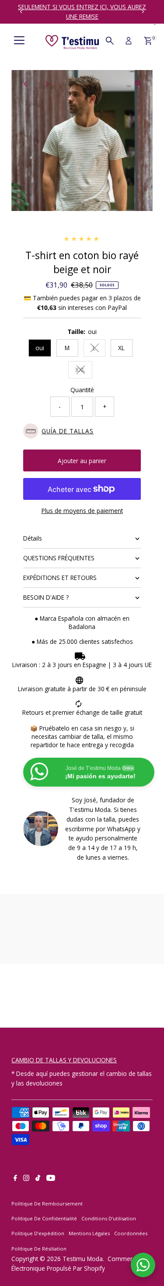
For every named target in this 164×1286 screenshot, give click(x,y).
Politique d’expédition (37, 1233)
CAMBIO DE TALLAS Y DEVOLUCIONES (64, 1060)
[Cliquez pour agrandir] (138, 84)
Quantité (82, 390)
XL (121, 348)
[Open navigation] (19, 41)
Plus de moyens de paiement (82, 510)
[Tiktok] (37, 1178)
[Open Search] (110, 41)
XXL (83, 370)
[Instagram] (26, 1178)
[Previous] (21, 11)
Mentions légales (89, 1233)
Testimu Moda (83, 1258)
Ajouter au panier (82, 461)
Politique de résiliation (38, 1248)
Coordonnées (130, 1233)
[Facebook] (15, 1178)
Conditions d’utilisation (108, 1218)
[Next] (143, 11)
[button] (82, 431)
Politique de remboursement (47, 1203)
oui (39, 348)
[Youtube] (50, 1178)
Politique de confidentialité (44, 1218)
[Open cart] (148, 41)
